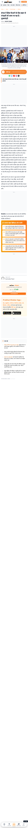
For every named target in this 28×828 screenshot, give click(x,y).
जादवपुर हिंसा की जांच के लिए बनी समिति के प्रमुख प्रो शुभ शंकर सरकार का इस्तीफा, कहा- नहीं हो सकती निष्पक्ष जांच (14, 247)
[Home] (8, 2)
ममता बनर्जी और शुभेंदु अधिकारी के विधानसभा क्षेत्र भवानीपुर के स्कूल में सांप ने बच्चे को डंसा (14, 227)
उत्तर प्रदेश (13, 5)
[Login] (14, 825)
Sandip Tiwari (10, 279)
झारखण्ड (4, 5)
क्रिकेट (4, 305)
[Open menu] (2, 2)
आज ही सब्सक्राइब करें (14, 293)
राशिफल (9, 305)
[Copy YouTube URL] (14, 76)
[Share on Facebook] (12, 76)
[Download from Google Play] (7, 313)
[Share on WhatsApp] (9, 76)
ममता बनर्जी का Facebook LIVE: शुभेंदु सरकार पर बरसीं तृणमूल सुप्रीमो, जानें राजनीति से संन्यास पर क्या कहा (14, 233)
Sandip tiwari (8, 21)
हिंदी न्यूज (13, 307)
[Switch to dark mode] (20, 2)
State (7, 9)
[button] (14, 55)
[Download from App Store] (16, 313)
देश (3, 303)
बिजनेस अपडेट (18, 303)
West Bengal (12, 9)
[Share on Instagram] (16, 76)
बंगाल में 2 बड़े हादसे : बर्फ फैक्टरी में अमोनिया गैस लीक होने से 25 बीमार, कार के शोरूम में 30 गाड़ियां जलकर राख (14, 240)
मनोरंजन (12, 303)
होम (1, 5)
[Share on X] (18, 76)
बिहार (8, 5)
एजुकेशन (7, 303)
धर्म (23, 303)
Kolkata (19, 9)
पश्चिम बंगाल (18, 5)
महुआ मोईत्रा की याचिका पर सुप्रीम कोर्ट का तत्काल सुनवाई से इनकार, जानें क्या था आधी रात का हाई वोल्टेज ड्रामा (14, 372)
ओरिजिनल (24, 5)
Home (2, 9)
